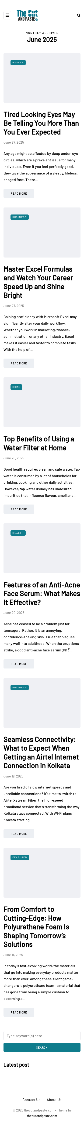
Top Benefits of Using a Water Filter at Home (39, 443)
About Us (54, 1099)
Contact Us (31, 1099)
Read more (19, 193)
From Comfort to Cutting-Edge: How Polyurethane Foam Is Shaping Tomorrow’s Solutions (36, 926)
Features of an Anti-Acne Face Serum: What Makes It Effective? (42, 593)
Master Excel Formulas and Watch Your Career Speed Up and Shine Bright (38, 282)
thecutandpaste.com (42, 1116)
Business (19, 217)
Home (16, 386)
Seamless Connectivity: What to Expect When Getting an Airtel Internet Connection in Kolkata (41, 752)
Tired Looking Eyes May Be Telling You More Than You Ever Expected (41, 123)
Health (18, 62)
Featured (19, 857)
